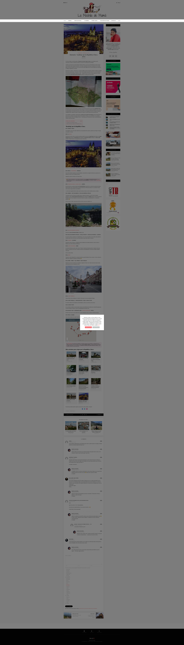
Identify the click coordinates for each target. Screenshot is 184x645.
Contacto (113, 20)
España (69, 20)
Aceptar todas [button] (88, 327)
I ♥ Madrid (86, 20)
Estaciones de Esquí (104, 20)
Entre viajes (94, 20)
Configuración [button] (96, 327)
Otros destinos (77, 20)
